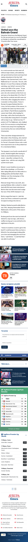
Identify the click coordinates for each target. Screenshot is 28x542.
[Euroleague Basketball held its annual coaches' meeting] (7, 303)
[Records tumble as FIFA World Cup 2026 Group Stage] (7, 316)
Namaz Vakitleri (6, 518)
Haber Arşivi (19, 527)
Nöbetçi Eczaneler (7, 515)
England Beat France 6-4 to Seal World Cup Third (20, 296)
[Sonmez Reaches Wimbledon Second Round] (21, 303)
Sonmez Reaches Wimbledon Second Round (20, 309)
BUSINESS (24, 10)
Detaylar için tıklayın (14, 428)
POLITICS (3, 10)
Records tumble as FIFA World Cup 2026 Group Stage (6, 322)
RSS (4, 534)
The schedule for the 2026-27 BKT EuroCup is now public (7, 296)
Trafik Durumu (19, 518)
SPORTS (17, 10)
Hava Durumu (20, 515)
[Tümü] (26, 364)
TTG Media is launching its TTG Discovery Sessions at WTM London (14, 14)
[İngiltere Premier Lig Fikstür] (26, 435)
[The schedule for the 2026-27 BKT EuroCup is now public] (7, 290)
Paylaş (4, 65)
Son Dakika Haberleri (8, 527)
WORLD (10, 10)
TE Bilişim (12, 274)
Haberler (3, 27)
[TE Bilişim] (4, 275)
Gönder (4, 347)
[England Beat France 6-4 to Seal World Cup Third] (21, 290)
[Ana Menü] (1, 4)
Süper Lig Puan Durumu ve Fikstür (5, 523)
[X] (15, 489)
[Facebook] (12, 489)
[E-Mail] (11, 278)
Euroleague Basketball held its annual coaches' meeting (7, 309)
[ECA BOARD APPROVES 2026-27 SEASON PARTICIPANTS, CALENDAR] (21, 316)
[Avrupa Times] (14, 4)
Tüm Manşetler (20, 522)
